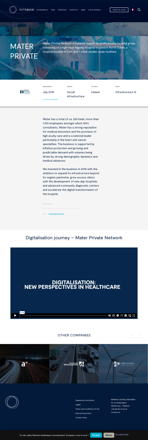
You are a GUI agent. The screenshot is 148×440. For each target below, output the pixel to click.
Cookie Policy (81, 417)
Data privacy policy (83, 413)
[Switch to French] (132, 10)
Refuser (109, 435)
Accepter (96, 435)
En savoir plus (122, 434)
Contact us (115, 412)
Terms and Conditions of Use (87, 409)
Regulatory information (85, 400)
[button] (53, 213)
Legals (78, 404)
